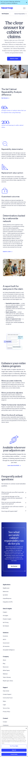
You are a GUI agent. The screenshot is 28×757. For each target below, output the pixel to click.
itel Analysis (6, 626)
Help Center (6, 691)
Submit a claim (7, 251)
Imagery (5, 612)
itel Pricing (5, 622)
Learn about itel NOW (13, 465)
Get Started (4, 98)
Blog (4, 663)
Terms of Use (6, 708)
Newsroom (6, 667)
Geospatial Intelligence (9, 650)
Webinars (5, 674)
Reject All (14, 750)
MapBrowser (6, 588)
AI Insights (5, 615)
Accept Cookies (14, 754)
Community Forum (8, 697)
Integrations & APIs (8, 602)
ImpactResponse (7, 598)
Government (6, 643)
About (4, 660)
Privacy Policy (6, 711)
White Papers (6, 670)
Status (4, 701)
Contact (5, 721)
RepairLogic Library (8, 680)
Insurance (5, 636)
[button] (14, 493)
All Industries (6, 646)
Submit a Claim (14, 58)
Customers (5, 725)
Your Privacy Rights (14, 746)
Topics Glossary (7, 677)
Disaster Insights (7, 619)
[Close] (26, 728)
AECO (4, 639)
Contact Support (7, 694)
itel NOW (5, 595)
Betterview (5, 591)
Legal (4, 704)
